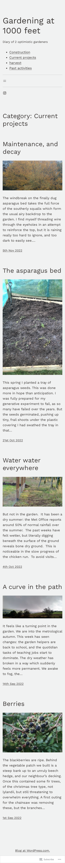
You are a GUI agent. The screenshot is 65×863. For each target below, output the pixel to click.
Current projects (22, 57)
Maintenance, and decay (30, 147)
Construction (19, 52)
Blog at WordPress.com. (32, 850)
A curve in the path (32, 586)
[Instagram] (5, 93)
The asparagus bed (32, 270)
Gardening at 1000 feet (28, 25)
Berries (13, 703)
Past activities (20, 68)
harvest (15, 63)
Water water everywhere (21, 464)
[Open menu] (5, 81)
